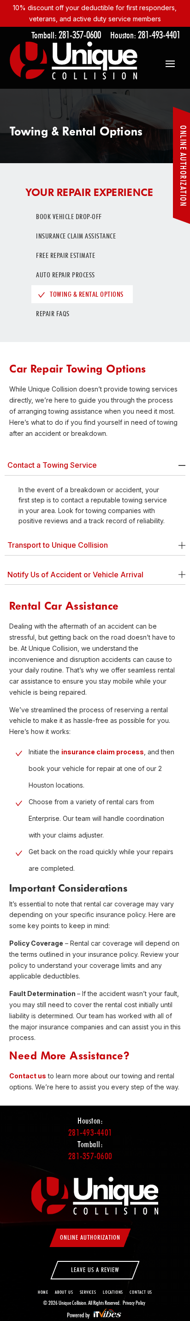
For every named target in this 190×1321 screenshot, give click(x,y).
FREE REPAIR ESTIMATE (65, 255)
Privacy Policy (134, 1302)
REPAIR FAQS (53, 313)
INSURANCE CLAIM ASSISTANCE (76, 236)
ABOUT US (64, 1292)
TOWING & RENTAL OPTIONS (87, 294)
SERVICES (88, 1292)
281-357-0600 (80, 35)
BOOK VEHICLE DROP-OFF (69, 216)
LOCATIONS (113, 1292)
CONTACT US (141, 1292)
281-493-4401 (159, 35)
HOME (43, 1292)
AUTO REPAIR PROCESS (65, 274)
